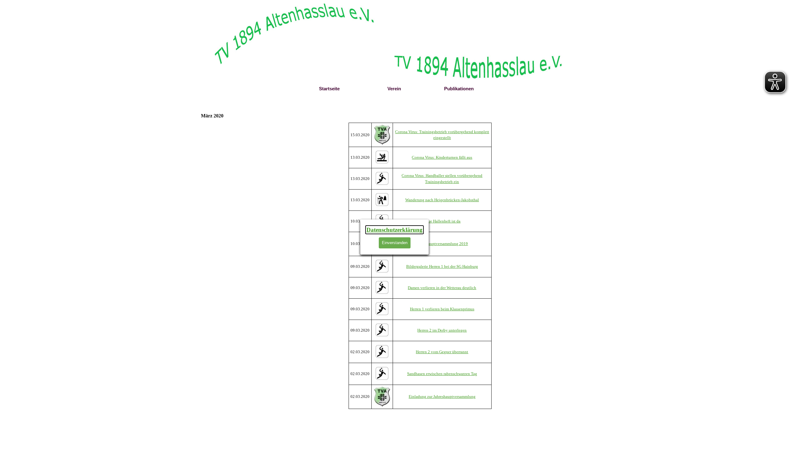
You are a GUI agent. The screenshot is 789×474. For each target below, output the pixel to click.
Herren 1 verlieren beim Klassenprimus (442, 309)
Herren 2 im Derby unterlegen (442, 330)
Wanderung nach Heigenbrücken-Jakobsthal (442, 200)
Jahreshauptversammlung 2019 (442, 243)
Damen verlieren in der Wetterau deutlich (442, 287)
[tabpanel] (420, 266)
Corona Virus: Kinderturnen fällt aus (442, 157)
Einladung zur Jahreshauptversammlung (442, 396)
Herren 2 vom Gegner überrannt (442, 351)
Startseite (329, 88)
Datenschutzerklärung (394, 230)
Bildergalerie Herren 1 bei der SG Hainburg (442, 266)
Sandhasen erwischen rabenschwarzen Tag (442, 373)
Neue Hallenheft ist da (441, 221)
